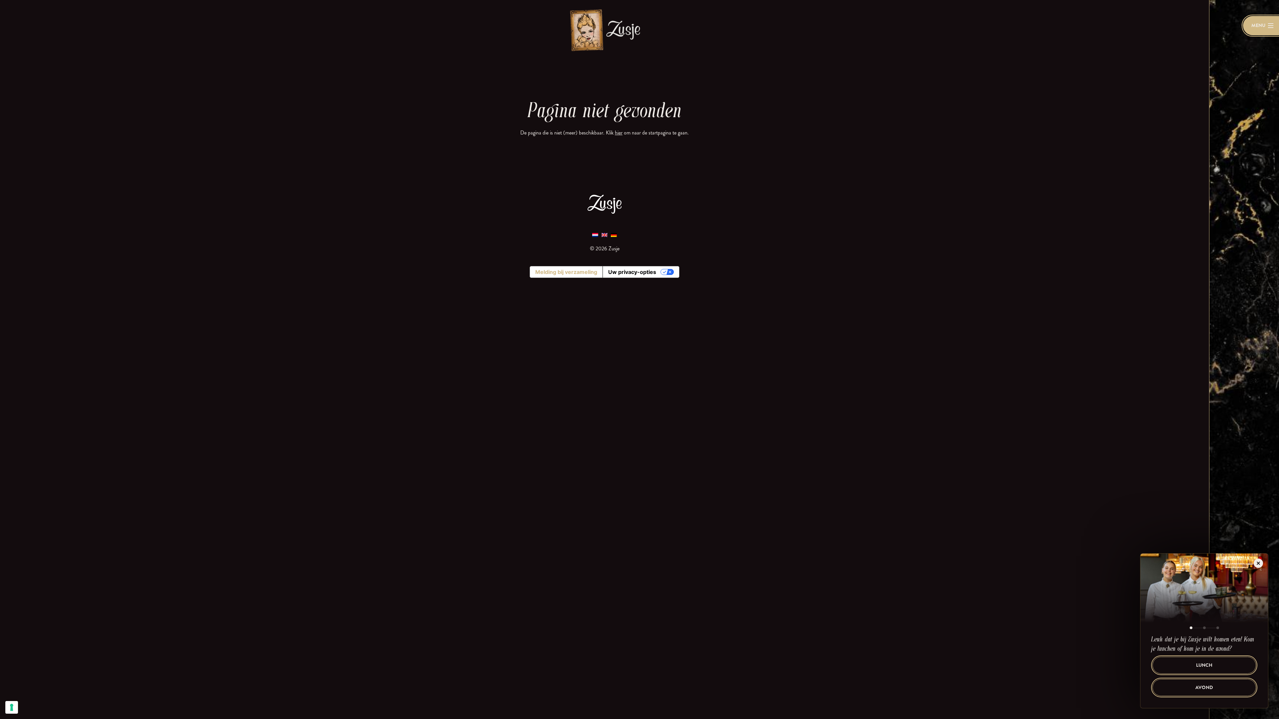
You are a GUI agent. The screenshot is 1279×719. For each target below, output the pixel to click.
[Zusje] (604, 30)
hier (619, 132)
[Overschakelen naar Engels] (605, 234)
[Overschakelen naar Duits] (614, 234)
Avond (1204, 687)
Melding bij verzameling (566, 272)
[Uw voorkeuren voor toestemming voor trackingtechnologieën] (11, 707)
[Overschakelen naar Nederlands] (595, 234)
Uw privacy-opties (632, 272)
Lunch (1204, 665)
